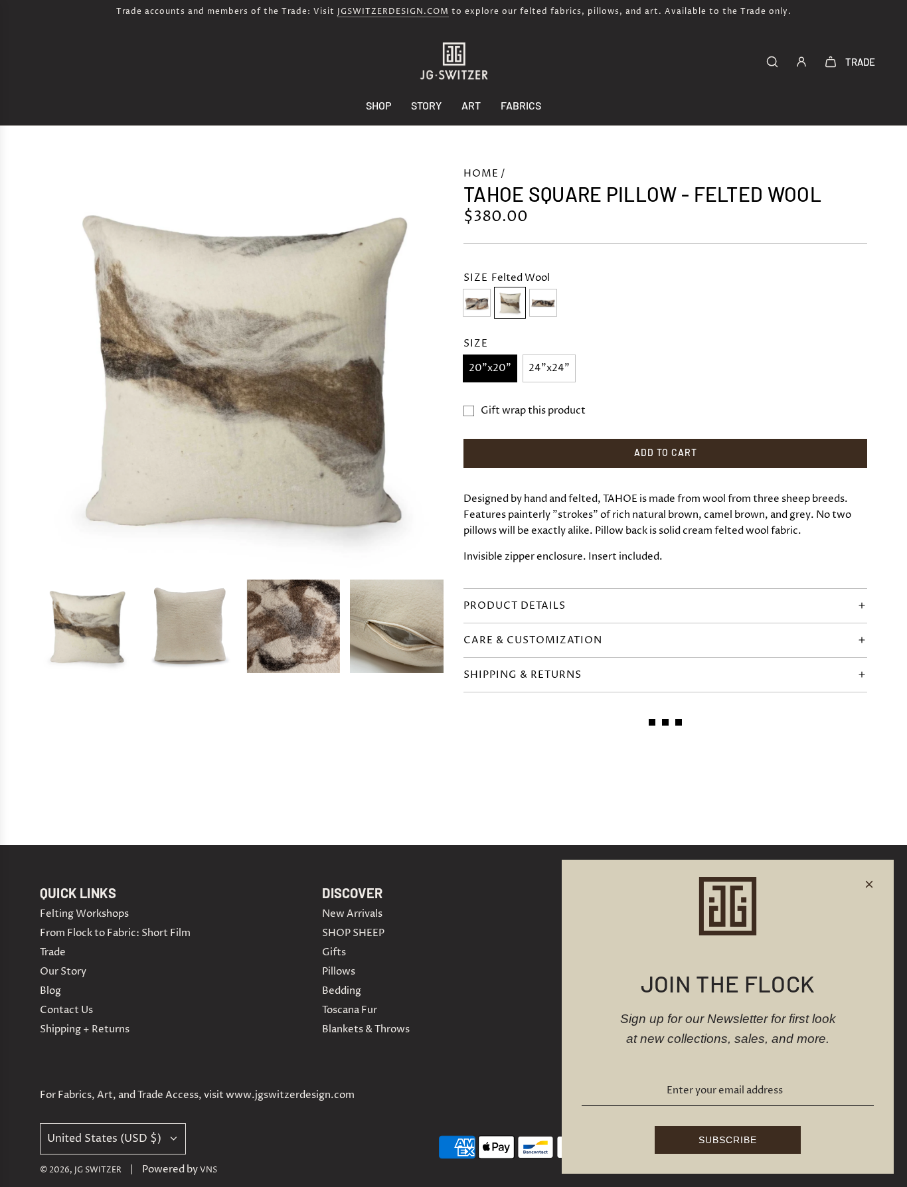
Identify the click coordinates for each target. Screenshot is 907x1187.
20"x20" (490, 368)
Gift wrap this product (533, 411)
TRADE (860, 62)
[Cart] (830, 61)
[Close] (869, 884)
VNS (208, 1170)
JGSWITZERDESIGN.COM (393, 11)
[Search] (772, 61)
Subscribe (728, 1140)
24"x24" (549, 368)
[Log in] (801, 61)
